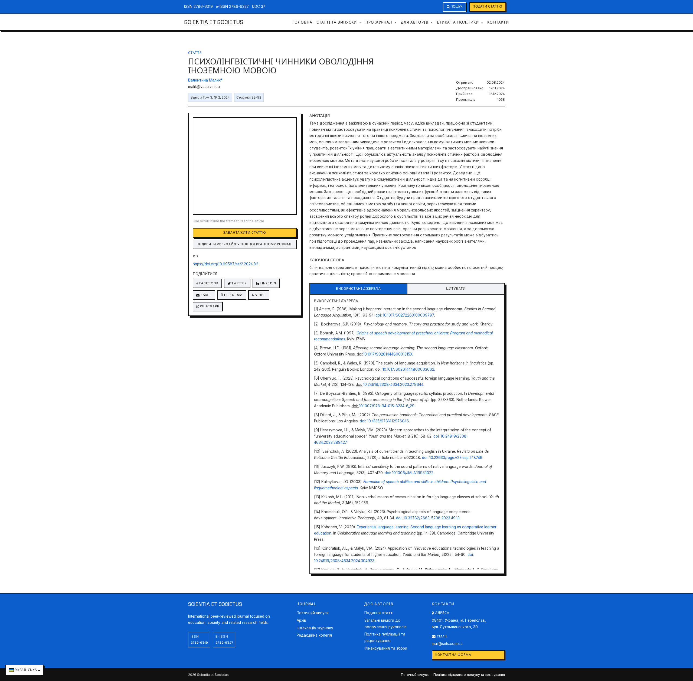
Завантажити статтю (244, 232)
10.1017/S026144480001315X (388, 354)
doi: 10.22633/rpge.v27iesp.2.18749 (452, 457)
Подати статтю (487, 6)
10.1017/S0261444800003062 (408, 369)
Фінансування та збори (385, 648)
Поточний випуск (313, 613)
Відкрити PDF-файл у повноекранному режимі (245, 244)
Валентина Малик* (205, 80)
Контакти (498, 22)
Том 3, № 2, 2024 (216, 97)
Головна (302, 22)
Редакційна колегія (314, 635)
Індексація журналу (315, 628)
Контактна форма (453, 655)
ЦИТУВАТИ (456, 288)
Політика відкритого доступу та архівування (469, 675)
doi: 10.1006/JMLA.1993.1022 (409, 473)
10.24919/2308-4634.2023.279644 (393, 384)
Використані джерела (358, 288)
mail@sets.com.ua (447, 643)
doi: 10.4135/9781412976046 (384, 421)
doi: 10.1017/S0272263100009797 (404, 315)
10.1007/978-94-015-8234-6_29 (386, 406)
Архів (301, 620)
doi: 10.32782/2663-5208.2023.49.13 (428, 518)
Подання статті (378, 613)
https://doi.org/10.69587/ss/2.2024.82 (225, 264)
